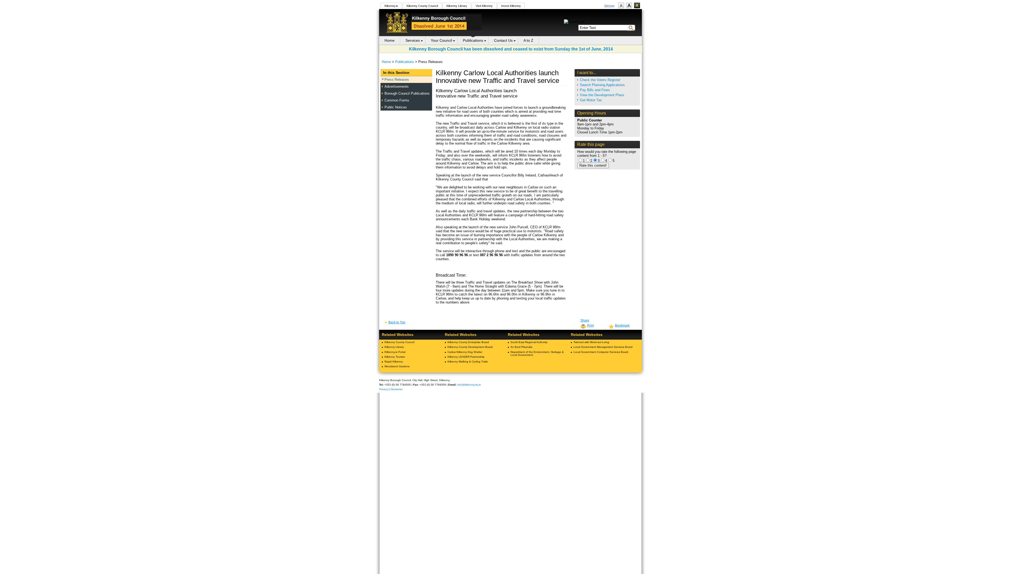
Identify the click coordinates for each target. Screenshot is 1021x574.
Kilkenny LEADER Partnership (465, 356)
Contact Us (503, 40)
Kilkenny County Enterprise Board (468, 342)
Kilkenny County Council (422, 5)
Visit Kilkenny (484, 5)
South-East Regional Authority (528, 342)
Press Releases (396, 80)
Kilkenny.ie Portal (394, 352)
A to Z (528, 40)
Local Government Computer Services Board (601, 352)
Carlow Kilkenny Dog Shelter (464, 352)
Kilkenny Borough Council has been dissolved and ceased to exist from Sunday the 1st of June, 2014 (511, 49)
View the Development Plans (602, 95)
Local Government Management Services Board (603, 346)
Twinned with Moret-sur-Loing (591, 342)
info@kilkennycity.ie (469, 384)
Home (389, 40)
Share (584, 320)
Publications (473, 40)
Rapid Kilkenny (393, 361)
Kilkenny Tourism (394, 356)
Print (590, 325)
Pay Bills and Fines (595, 90)
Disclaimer (396, 389)
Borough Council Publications (407, 93)
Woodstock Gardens (396, 366)
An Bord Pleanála (521, 346)
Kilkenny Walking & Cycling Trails (467, 361)
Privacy (383, 389)
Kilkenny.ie (391, 5)
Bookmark (622, 325)
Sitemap (609, 5)
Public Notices (395, 107)
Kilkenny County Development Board (470, 346)
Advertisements (396, 86)
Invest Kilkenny (511, 5)
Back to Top (396, 322)
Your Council (441, 40)
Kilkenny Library (456, 5)
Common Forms (396, 100)
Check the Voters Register (600, 80)
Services (412, 40)
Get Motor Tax (591, 100)
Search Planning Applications (602, 85)
